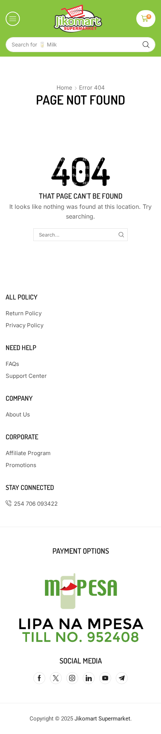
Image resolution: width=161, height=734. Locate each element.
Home (64, 87)
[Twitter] (56, 678)
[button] (13, 19)
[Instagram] (72, 678)
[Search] (146, 44)
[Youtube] (105, 678)
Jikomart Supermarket (102, 718)
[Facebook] (39, 678)
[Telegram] (122, 678)
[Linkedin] (89, 678)
